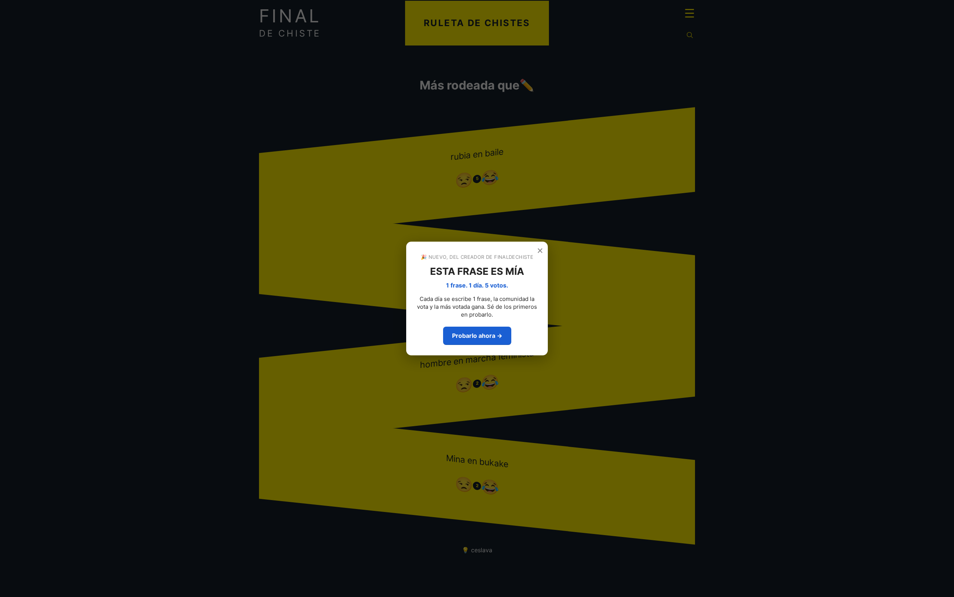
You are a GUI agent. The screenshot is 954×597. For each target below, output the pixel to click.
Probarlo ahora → (477, 335)
